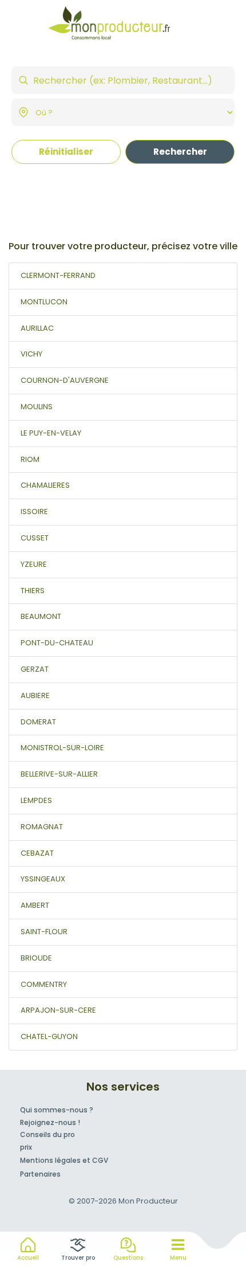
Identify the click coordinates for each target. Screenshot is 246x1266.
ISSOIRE (34, 511)
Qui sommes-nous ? (56, 1110)
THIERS (33, 590)
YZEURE (34, 564)
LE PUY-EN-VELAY (51, 433)
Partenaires (40, 1174)
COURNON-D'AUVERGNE (65, 380)
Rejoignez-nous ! (50, 1122)
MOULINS (37, 406)
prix (26, 1147)
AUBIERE (35, 695)
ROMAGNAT (42, 826)
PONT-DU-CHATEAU (57, 642)
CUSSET (35, 537)
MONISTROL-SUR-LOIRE (62, 747)
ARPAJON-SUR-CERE (58, 1010)
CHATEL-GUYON (49, 1036)
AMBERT (35, 905)
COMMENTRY (44, 984)
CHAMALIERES (45, 485)
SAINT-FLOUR (44, 931)
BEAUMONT (41, 616)
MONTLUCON (44, 301)
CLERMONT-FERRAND (58, 275)
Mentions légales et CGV (64, 1160)
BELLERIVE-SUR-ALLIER (59, 774)
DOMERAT (38, 721)
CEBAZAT (37, 853)
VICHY (31, 353)
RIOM (30, 459)
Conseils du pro (47, 1134)
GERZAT (35, 669)
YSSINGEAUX (43, 878)
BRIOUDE (36, 958)
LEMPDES (36, 800)
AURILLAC (37, 328)
